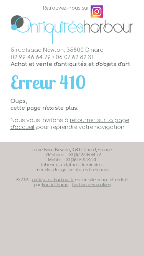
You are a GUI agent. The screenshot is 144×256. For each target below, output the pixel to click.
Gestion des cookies (91, 185)
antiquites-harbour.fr (53, 180)
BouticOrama (55, 185)
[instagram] (97, 11)
